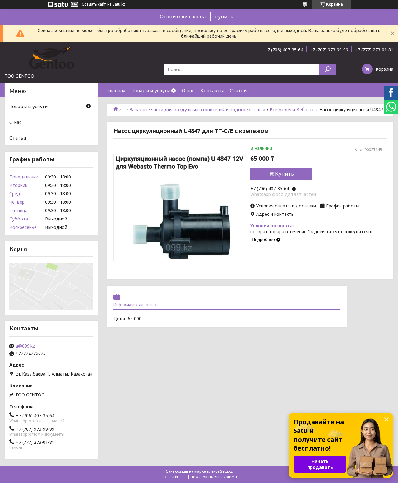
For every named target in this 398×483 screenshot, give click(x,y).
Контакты (212, 90)
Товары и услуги (151, 90)
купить (224, 16)
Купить (284, 173)
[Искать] (327, 69)
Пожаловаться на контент (214, 477)
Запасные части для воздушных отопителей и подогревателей (197, 109)
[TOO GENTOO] (51, 57)
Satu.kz (226, 471)
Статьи (238, 90)
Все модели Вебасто (292, 109)
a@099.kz (25, 346)
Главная (116, 90)
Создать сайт (94, 4)
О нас (188, 90)
